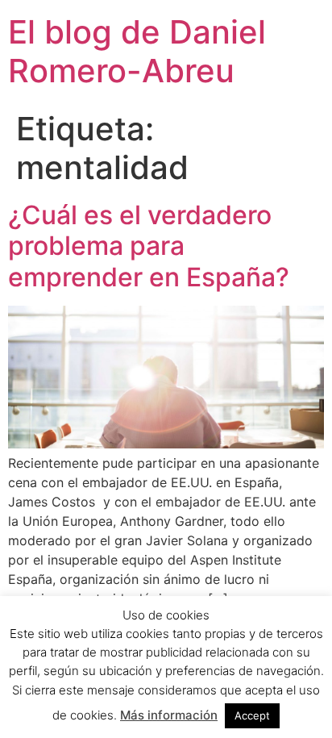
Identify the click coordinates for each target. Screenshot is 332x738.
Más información (169, 715)
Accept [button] (252, 715)
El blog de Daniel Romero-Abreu (137, 51)
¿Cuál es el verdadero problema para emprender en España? (148, 246)
